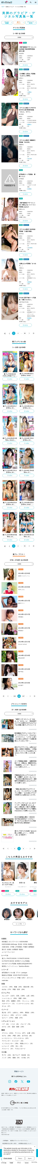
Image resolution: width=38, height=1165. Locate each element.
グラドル (8, 1033)
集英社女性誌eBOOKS (24, 963)
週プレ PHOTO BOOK (9, 958)
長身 (6, 1001)
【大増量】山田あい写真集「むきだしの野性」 (27, 74)
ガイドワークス (13, 941)
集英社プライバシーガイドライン (19, 1140)
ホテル (6, 1026)
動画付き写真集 (7, 975)
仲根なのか (22, 209)
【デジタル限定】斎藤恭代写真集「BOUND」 (27, 141)
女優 (31, 1033)
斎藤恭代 (21, 144)
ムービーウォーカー (8, 952)
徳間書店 (31, 947)
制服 (18, 987)
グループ (25, 1024)
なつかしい (8, 1015)
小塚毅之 (29, 92)
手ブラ (7, 1055)
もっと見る (19, 924)
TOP (2, 6)
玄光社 (20, 944)
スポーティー (8, 1003)
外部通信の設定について (25, 1143)
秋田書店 (5, 941)
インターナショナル (25, 1003)
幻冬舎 (25, 944)
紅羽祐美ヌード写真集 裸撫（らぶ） (27, 175)
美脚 (23, 998)
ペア (6, 1024)
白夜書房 (15, 949)
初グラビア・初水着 (22, 1055)
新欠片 (4, 949)
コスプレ (7, 987)
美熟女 (30, 1012)
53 (24, 546)
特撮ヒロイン (27, 1043)
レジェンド (8, 1046)
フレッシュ (28, 1001)
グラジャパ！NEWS (30, 22)
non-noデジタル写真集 (9, 963)
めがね (7, 989)
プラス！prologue (21, 972)
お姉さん (18, 1012)
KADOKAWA (23, 941)
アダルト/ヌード (20, 1048)
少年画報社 (18, 947)
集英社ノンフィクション (10, 966)
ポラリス (30, 978)
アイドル (20, 1033)
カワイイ (22, 1015)
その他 (25, 1057)
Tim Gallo (29, 158)
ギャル (6, 1006)
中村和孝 (29, 281)
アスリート (8, 1048)
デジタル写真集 (6, 22)
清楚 (19, 1018)
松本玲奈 (21, 233)
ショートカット (10, 998)
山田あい (21, 78)
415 (15, 696)
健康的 (16, 1001)
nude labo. (5, 980)
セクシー (8, 1018)
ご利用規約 (5, 1140)
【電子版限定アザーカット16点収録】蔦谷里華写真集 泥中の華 (27, 49)
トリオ (15, 1024)
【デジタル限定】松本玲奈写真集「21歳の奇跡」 (27, 230)
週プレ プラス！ (18, 22)
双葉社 (21, 949)
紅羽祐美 (21, 178)
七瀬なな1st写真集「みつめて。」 (27, 264)
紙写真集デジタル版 (8, 972)
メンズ (7, 1057)
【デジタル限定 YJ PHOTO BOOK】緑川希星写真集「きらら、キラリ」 (27, 110)
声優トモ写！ (21, 978)
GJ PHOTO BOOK (8, 961)
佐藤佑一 (29, 124)
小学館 (12, 947)
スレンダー (9, 996)
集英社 (30, 944)
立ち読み (25, 65)
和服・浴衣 (19, 989)
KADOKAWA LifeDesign (9, 944)
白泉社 (9, 949)
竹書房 (25, 947)
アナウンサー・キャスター (13, 1041)
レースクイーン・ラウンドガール (15, 1038)
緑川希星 (21, 114)
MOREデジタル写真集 (22, 961)
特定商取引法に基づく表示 (9, 1143)
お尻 (31, 996)
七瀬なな (21, 268)
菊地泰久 (29, 317)
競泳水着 (28, 987)
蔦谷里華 (21, 53)
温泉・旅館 (18, 1026)
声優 (17, 1035)
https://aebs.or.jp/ (5, 1134)
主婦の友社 (5, 947)
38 (24, 333)
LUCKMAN (29, 247)
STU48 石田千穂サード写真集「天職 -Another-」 (27, 298)
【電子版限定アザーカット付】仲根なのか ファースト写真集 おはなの (27, 205)
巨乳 (21, 996)
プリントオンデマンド (9, 978)
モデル (7, 1035)
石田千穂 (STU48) (23, 302)
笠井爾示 (29, 188)
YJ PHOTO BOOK (23, 958)
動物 (16, 1057)
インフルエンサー (10, 1043)
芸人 (19, 1046)
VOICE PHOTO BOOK (20, 975)
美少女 (7, 1012)
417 (23, 696)
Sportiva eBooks (24, 966)
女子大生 (27, 1035)
